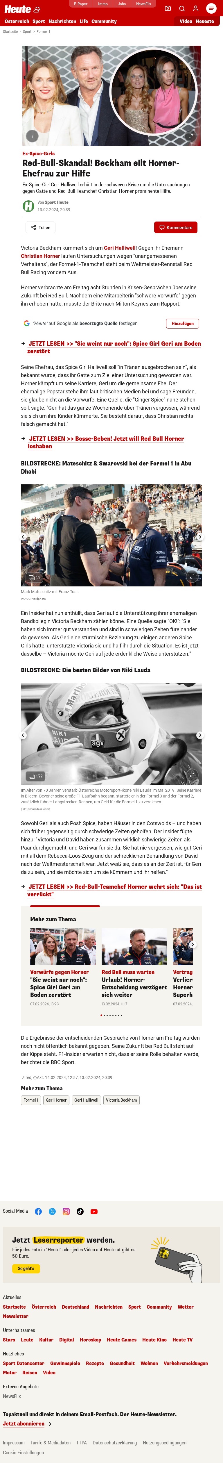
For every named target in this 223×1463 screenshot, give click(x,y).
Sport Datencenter (23, 1363)
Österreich (17, 21)
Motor (10, 1373)
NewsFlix (143, 4)
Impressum (14, 1443)
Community (104, 21)
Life (84, 21)
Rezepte (95, 1363)
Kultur (46, 1340)
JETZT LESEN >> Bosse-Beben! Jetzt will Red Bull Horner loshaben (106, 442)
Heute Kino (154, 1340)
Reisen (29, 1373)
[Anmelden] (195, 8)
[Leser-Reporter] (167, 8)
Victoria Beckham (121, 1100)
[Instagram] (66, 1211)
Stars (9, 1340)
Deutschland (75, 1307)
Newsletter (15, 1316)
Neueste (205, 21)
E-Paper (81, 4)
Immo (103, 4)
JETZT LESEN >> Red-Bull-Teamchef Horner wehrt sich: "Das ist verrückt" (114, 890)
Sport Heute (57, 202)
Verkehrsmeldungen (186, 1363)
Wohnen (149, 1363)
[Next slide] (200, 536)
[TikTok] (80, 1211)
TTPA (81, 1443)
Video (186, 21)
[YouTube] (94, 1211)
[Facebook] (38, 1211)
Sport (39, 21)
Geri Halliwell (86, 1100)
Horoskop (90, 1340)
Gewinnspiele (65, 1363)
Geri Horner (56, 1100)
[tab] (101, 1015)
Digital (66, 1340)
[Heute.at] (17, 9)
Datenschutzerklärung (115, 1443)
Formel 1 (44, 32)
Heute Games (121, 1340)
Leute (27, 1340)
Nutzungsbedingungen (164, 1443)
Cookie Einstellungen (23, 1453)
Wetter (186, 1307)
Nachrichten (109, 1307)
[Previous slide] (30, 944)
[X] (52, 1211)
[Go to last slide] (23, 536)
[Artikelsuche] (181, 8)
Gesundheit (122, 1363)
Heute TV (182, 1340)
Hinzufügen (183, 324)
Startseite (10, 32)
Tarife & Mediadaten (50, 1443)
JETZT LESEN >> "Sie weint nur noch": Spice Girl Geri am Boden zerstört (114, 347)
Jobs (122, 4)
